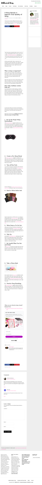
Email (5, 426)
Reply (4, 386)
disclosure (15, 23)
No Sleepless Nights (16, 228)
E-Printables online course (12, 54)
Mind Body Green (12, 236)
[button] (14, 323)
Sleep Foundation (9, 122)
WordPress (29, 482)
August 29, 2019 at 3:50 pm (11, 379)
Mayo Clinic (8, 246)
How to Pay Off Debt (26, 455)
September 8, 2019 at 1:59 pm (11, 390)
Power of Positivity (9, 157)
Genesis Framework (23, 482)
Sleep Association (9, 285)
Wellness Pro (17, 482)
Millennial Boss (7, 2)
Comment (5, 408)
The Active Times (15, 218)
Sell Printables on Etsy (26, 461)
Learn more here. (14, 473)
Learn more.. (37, 23)
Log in (32, 482)
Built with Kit (14, 340)
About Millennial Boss (26, 454)
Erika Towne (11, 346)
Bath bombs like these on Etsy (15, 278)
